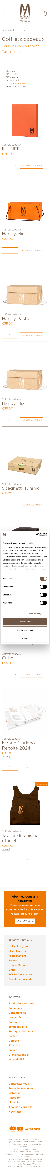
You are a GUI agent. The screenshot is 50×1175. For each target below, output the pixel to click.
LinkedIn (14, 1102)
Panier (13, 1050)
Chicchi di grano (19, 946)
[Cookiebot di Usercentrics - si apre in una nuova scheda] (36, 534)
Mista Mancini (17, 951)
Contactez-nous (19, 1084)
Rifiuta (25, 638)
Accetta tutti (25, 621)
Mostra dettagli (35, 613)
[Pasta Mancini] (25, 13)
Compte (14, 1041)
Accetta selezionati (25, 630)
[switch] (43, 587)
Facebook (15, 1098)
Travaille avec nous (21, 1088)
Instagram (15, 1093)
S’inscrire (14, 1045)
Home (4, 30)
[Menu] (5, 13)
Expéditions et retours (23, 1003)
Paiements (15, 1008)
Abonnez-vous (25, 921)
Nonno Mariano (18, 965)
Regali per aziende (20, 979)
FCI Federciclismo (20, 974)
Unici (12, 970)
